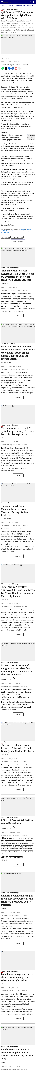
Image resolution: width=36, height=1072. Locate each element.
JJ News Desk (5, 59)
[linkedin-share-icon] (12, 69)
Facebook (28, 229)
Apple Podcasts (5, 232)
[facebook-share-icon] (9, 69)
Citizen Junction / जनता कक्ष (23, 5)
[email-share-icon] (16, 69)
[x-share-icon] (6, 69)
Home (4, 5)
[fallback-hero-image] (18, 257)
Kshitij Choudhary (6, 679)
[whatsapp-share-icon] (2, 69)
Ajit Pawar (7, 237)
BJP (2, 237)
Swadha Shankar (6, 362)
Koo (13, 231)
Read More (18, 316)
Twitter (8, 231)
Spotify (29, 231)
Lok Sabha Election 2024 (17, 237)
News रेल (10, 5)
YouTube (3, 231)
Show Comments (18, 241)
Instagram (22, 229)
